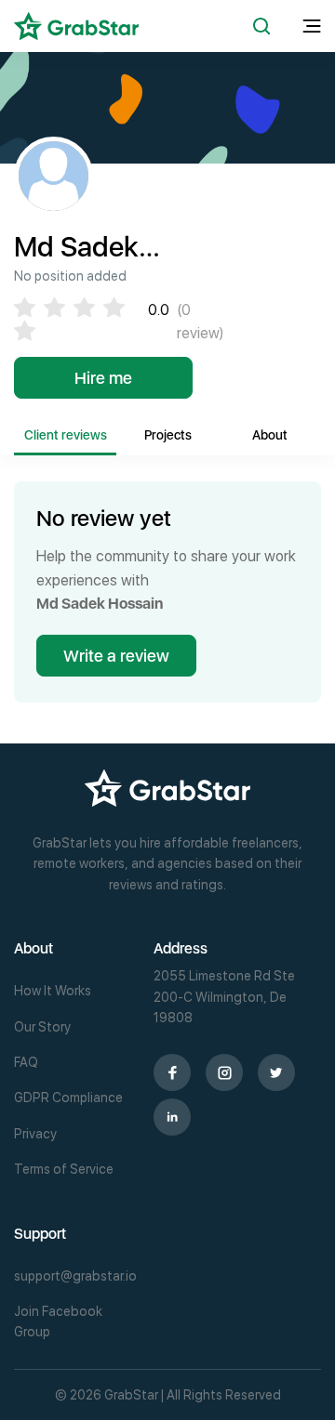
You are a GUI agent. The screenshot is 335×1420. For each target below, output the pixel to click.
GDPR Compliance (68, 1097)
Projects (168, 434)
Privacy (35, 1133)
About (270, 434)
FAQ (26, 1062)
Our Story (42, 1026)
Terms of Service (64, 1169)
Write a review (116, 655)
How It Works (52, 990)
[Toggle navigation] (311, 26)
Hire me (103, 378)
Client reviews (65, 434)
